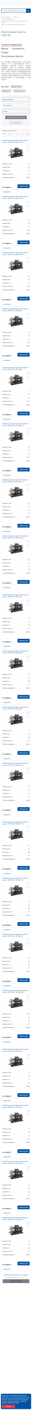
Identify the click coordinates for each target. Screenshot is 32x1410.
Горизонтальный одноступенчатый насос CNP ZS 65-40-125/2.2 (15, 537)
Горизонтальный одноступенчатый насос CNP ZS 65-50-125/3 (15, 1050)
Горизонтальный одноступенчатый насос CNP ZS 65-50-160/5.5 (15, 1162)
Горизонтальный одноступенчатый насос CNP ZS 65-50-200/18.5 (15, 991)
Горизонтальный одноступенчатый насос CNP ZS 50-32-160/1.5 (15, 197)
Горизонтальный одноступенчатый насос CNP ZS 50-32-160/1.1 (15, 141)
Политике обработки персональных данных (14, 1401)
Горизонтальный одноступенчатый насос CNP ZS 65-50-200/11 (15, 879)
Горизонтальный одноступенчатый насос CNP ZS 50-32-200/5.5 (15, 425)
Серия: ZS (5, 91)
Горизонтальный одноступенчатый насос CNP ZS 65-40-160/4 (15, 708)
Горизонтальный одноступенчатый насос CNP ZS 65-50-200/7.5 (15, 1218)
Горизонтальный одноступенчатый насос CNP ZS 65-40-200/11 (15, 652)
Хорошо (8, 1406)
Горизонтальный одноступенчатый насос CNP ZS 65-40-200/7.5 (15, 823)
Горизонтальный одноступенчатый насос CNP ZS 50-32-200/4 (15, 368)
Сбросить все (18, 91)
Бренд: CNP (15, 86)
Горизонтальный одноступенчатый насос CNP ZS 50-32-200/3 (15, 310)
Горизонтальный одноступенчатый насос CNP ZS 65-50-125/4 (15, 1106)
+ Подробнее (6, 192)
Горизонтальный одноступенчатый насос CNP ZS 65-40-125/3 (15, 596)
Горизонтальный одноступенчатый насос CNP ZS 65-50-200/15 (15, 935)
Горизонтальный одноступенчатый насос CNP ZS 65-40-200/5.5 (15, 764)
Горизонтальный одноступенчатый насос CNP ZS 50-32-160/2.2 (15, 253)
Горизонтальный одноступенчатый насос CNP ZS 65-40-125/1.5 (15, 481)
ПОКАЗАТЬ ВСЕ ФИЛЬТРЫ (16, 117)
